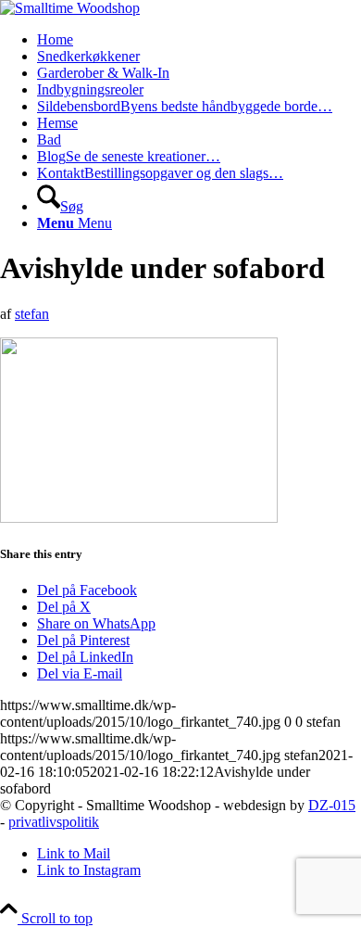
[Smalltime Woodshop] (70, 8)
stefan (32, 314)
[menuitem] (199, 40)
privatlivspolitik (53, 822)
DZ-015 (331, 805)
